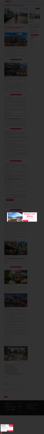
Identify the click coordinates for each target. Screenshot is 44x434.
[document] (22, 217)
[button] (1, 433)
